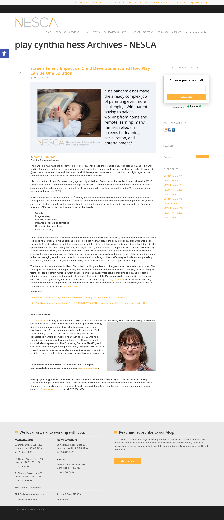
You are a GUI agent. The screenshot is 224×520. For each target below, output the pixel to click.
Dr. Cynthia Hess (39, 320)
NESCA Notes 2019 (173, 185)
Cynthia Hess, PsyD (44, 156)
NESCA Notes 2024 (173, 208)
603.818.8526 (25, 480)
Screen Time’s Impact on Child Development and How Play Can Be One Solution (90, 70)
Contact (148, 32)
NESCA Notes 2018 (173, 180)
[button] (4, 53)
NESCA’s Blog (201, 2)
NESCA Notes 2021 (173, 194)
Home (47, 32)
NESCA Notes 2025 (173, 212)
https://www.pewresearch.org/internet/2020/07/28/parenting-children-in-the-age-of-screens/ (77, 297)
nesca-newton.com (28, 499)
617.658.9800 (25, 452)
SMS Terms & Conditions (28, 487)
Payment (135, 32)
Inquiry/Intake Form (114, 32)
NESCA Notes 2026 (173, 217)
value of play (70, 286)
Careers (176, 32)
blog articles (115, 279)
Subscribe (186, 97)
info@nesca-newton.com (90, 2)
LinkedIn (137, 2)
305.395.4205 (67, 471)
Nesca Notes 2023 (173, 203)
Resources (162, 32)
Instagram (181, 2)
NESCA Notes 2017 (173, 176)
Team (57, 32)
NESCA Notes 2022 (42, 78)
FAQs (85, 32)
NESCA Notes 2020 (173, 190)
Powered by (178, 107)
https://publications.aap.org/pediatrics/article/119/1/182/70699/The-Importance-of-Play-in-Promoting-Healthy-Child (89, 303)
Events (96, 32)
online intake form (88, 368)
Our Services (71, 32)
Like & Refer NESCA (158, 2)
